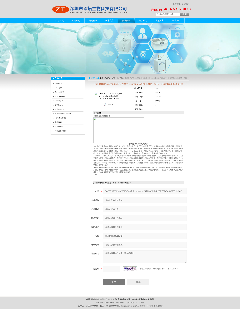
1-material (58, 83)
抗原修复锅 (59, 127)
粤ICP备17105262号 (147, 306)
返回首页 (185, 4)
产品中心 (76, 20)
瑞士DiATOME (60, 109)
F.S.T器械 (58, 88)
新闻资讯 (93, 20)
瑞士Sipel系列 (60, 96)
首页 (113, 78)
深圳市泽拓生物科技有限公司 (90, 6)
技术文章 (109, 20)
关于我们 (143, 20)
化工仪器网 (140, 303)
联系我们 (176, 20)
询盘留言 (159, 20)
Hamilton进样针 (61, 118)
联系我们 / (177, 4)
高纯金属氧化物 (61, 131)
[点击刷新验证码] (130, 268)
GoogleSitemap (126, 306)
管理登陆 (159, 306)
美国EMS (58, 122)
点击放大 (109, 104)
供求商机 (126, 20)
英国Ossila (59, 105)
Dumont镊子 (59, 92)
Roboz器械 (59, 101)
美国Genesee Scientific (63, 114)
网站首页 (59, 20)
